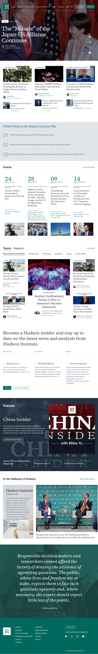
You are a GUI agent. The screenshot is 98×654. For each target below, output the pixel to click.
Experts (60, 7)
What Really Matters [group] (42, 463)
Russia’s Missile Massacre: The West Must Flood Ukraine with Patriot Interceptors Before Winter (47, 154)
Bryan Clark (74, 94)
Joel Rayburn (78, 108)
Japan (5, 21)
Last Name (39, 351)
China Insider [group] (8, 464)
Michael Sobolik (44, 94)
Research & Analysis (43, 7)
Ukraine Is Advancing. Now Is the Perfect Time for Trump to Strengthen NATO (40, 145)
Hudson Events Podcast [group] (73, 463)
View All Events (89, 167)
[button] (55, 532)
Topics (13, 7)
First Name (7, 351)
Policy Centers (29, 7)
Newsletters (40, 633)
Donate (38, 636)
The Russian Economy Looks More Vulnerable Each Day (31, 135)
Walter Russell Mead (17, 108)
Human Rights (80, 254)
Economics (59, 254)
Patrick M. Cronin (83, 286)
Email (68, 351)
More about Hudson (87, 479)
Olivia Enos (11, 96)
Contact (38, 627)
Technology (40, 67)
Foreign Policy (9, 67)
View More (91, 248)
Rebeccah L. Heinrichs (49, 108)
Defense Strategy (49, 292)
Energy (69, 254)
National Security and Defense (78, 67)
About (68, 7)
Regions (20, 7)
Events (54, 7)
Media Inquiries (41, 630)
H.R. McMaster (11, 46)
